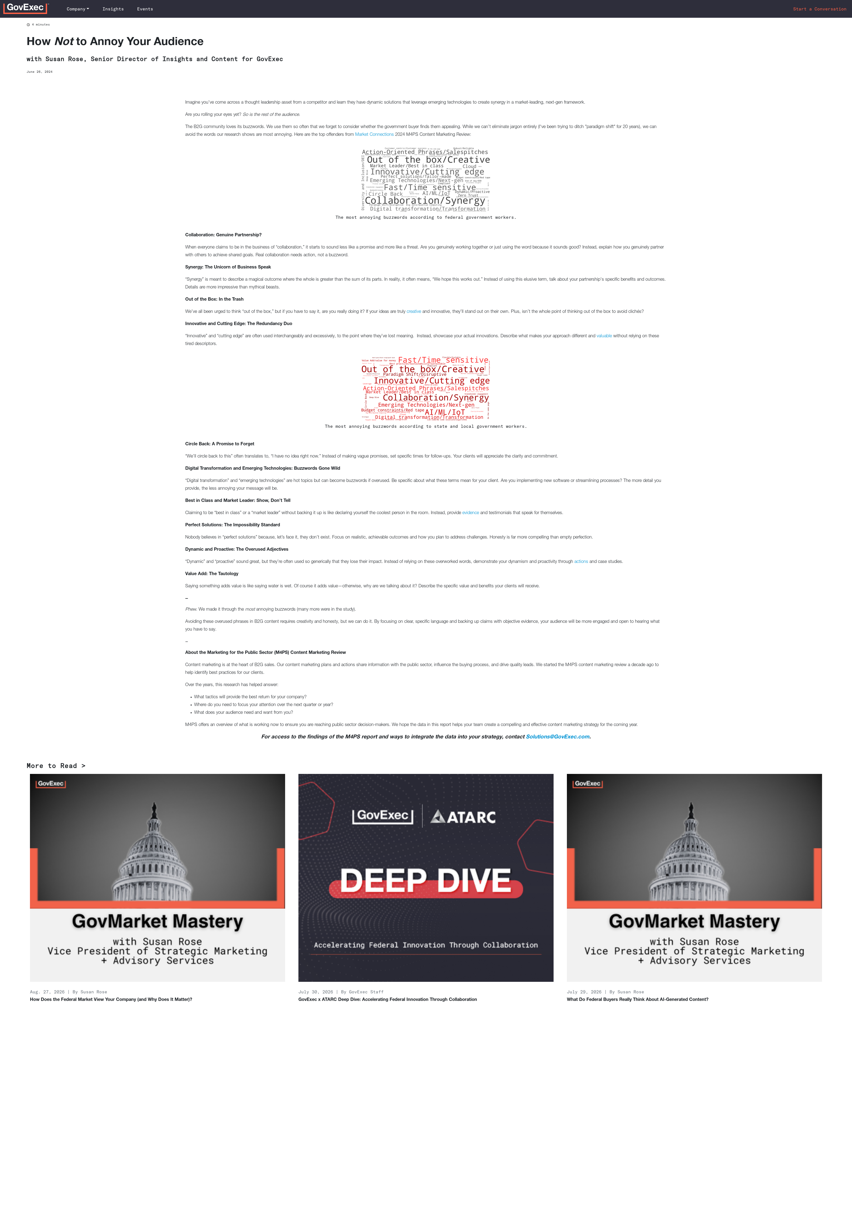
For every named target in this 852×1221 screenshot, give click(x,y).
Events (145, 9)
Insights (113, 9)
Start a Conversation (819, 9)
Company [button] (76, 9)
